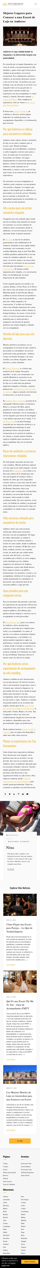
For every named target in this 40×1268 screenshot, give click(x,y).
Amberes (5, 1196)
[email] (27, 794)
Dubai (5, 1229)
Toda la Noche (25, 1175)
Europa (5, 1241)
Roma (22, 1235)
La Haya (23, 1202)
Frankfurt (6, 1244)
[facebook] (5, 794)
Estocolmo (6, 1238)
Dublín (5, 1232)
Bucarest (5, 1217)
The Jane (8, 239)
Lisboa (23, 1205)
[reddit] (23, 794)
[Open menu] (36, 4)
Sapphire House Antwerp (15, 401)
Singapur (23, 1241)
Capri (4, 1220)
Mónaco (23, 1226)
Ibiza (22, 1196)
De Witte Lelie (9, 421)
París (22, 1229)
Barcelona (6, 1205)
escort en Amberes (20, 111)
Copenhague (6, 1226)
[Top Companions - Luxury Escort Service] (12, 4)
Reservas (5, 1175)
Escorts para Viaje (26, 1169)
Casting (5, 1163)
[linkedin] (14, 794)
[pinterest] (18, 794)
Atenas (5, 1202)
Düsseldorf (6, 1235)
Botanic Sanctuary (12, 368)
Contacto (5, 1166)
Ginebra (5, 1250)
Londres (23, 1208)
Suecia (23, 1244)
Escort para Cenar (26, 1163)
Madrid (23, 1214)
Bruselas (5, 1214)
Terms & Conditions (9, 1184)
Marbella (23, 1220)
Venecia (23, 1250)
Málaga (23, 1217)
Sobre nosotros (7, 1181)
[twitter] (9, 794)
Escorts (5, 1169)
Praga (22, 1232)
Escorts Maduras (26, 1166)
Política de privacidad (9, 1172)
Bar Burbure (17, 470)
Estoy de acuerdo (30, 1262)
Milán (22, 1223)
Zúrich (23, 1253)
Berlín (5, 1211)
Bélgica (5, 1208)
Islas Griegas (24, 1199)
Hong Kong (6, 1253)
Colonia (5, 1223)
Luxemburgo (25, 1211)
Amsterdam (6, 1199)
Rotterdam (24, 1238)
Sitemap (5, 1178)
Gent (4, 1247)
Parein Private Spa (12, 622)
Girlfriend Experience (27, 1172)
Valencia (23, 1247)
